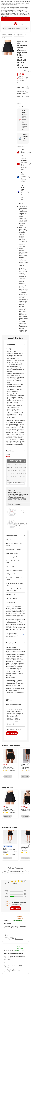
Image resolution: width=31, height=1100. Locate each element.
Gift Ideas (13, 10)
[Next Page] (27, 91)
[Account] (22, 24)
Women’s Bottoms (19, 36)
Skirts (3, 38)
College (19, 1)
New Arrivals (23, 11)
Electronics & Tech (8, 9)
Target (4, 34)
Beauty (9, 6)
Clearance (17, 11)
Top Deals (10, 13)
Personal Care (14, 6)
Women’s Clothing (7, 36)
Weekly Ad (24, 13)
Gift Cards (17, 10)
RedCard (25, 14)
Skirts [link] (5, 871)
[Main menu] (4, 24)
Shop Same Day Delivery (13, 14)
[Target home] (15, 23)
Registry (21, 14)
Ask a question (12, 733)
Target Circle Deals (17, 13)
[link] (21, 70)
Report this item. (23, 635)
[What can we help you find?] (15, 28)
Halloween (23, 1)
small (18, 91)
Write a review (15, 908)
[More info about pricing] (27, 78)
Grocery (10, 4)
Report (16, 721)
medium (22, 91)
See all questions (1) (13, 729)
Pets (6, 7)
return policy (13, 692)
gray (23, 96)
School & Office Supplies (20, 7)
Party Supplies (7, 10)
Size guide (27, 87)
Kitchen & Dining (21, 3)
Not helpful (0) (18, 719)
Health (8, 7)
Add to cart (20, 106)
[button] (21, 70)
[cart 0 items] (26, 24)
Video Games (16, 9)
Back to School (13, 1)
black (18, 96)
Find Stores (6, 16)
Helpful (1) (17, 718)
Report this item (21, 146)
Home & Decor (14, 3)
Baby (7, 6)
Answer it (10, 724)
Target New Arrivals (5, 1)
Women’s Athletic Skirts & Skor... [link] (17, 871)
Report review (19, 939)
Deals (14, 11)
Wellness (12, 7)
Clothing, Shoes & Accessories (16, 34)
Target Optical (9, 11)
